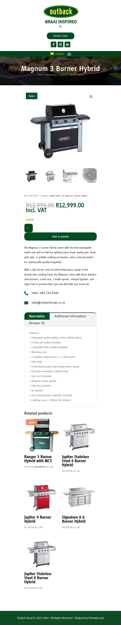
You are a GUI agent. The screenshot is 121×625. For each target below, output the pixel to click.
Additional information (70, 316)
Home (40, 74)
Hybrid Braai (51, 74)
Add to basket (60, 236)
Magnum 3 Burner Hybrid (76, 195)
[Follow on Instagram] (60, 44)
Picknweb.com (96, 618)
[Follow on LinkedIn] (67, 44)
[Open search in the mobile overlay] (60, 26)
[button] (91, 97)
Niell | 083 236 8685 (45, 293)
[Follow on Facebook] (53, 44)
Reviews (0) (37, 323)
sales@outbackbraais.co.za (48, 302)
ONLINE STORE (61, 35)
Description (37, 316)
